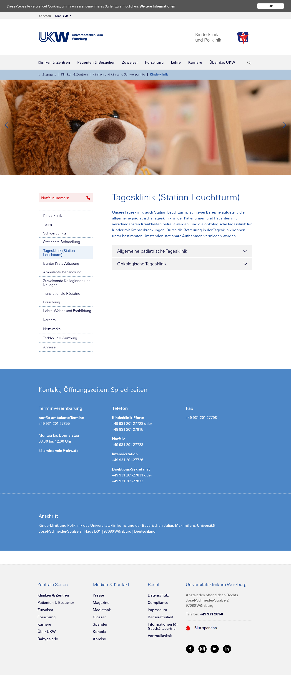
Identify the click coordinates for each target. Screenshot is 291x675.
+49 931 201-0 (211, 614)
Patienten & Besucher (56, 602)
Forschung (51, 302)
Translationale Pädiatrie (61, 293)
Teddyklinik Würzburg (60, 338)
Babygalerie (48, 639)
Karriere (49, 319)
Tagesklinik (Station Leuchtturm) (59, 253)
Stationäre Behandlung (61, 241)
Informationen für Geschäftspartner (163, 626)
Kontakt (99, 631)
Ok (270, 6)
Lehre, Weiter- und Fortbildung (67, 310)
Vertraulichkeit (160, 635)
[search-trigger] (249, 62)
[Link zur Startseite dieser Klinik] (223, 37)
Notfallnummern (55, 198)
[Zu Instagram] (202, 648)
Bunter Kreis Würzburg (61, 263)
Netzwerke (52, 329)
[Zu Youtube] (214, 648)
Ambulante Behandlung (62, 272)
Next (284, 125)
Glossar (99, 617)
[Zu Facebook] (190, 648)
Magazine (101, 602)
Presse (98, 595)
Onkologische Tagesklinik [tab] (142, 264)
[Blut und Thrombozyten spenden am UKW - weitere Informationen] (201, 627)
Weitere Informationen (157, 6)
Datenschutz (158, 595)
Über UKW (47, 631)
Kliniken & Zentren (74, 74)
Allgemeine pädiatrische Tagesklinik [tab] (152, 251)
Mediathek (102, 609)
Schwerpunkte (55, 233)
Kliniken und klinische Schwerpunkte (119, 74)
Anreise (49, 347)
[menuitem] (55, 15)
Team (47, 224)
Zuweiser (45, 609)
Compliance (158, 602)
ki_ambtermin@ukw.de (58, 450)
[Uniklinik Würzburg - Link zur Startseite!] (71, 37)
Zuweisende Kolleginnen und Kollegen (66, 282)
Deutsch (53, 15)
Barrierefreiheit (160, 617)
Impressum (157, 609)
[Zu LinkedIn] (227, 648)
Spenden (100, 624)
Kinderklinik (159, 74)
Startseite (49, 75)
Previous (6, 125)
